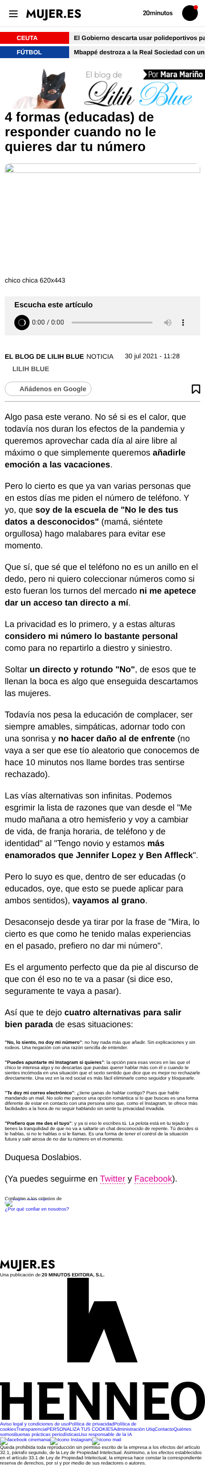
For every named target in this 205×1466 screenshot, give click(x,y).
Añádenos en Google (53, 389)
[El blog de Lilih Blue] (102, 89)
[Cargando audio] (22, 322)
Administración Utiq (133, 1429)
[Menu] (13, 13)
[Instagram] (71, 1440)
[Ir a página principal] (53, 14)
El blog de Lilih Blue (44, 356)
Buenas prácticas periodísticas (46, 1434)
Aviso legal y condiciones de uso (34, 1424)
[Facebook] (25, 1440)
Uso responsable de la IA (105, 1434)
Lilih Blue (30, 369)
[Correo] (107, 1440)
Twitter (112, 1178)
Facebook (153, 1178)
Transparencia (31, 1429)
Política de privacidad (91, 1424)
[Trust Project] (28, 1199)
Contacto (164, 1429)
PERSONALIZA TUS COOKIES (79, 1429)
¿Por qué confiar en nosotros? (37, 1209)
